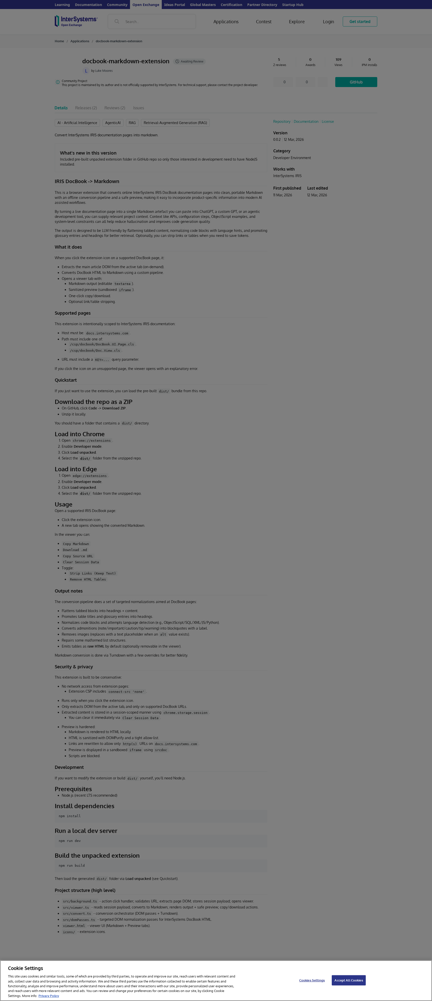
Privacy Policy (48, 996)
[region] (216, 980)
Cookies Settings (312, 980)
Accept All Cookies (348, 980)
